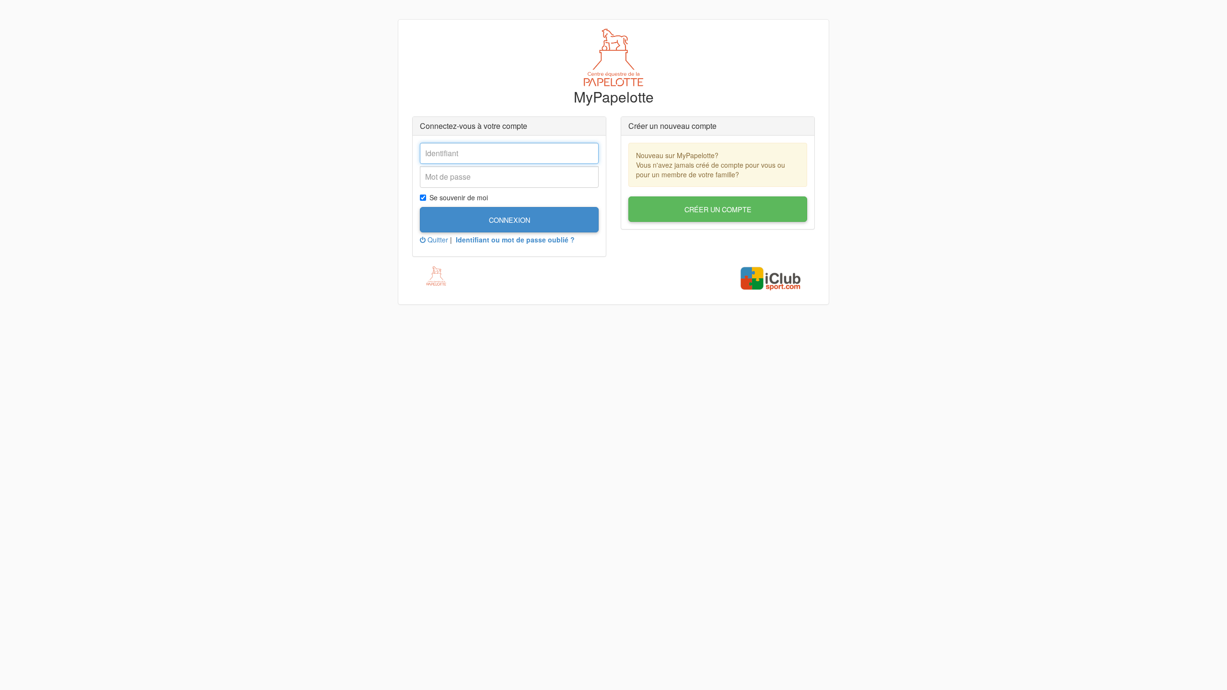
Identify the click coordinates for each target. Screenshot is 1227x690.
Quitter (437, 239)
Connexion (509, 220)
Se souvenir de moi (458, 197)
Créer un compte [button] (718, 209)
